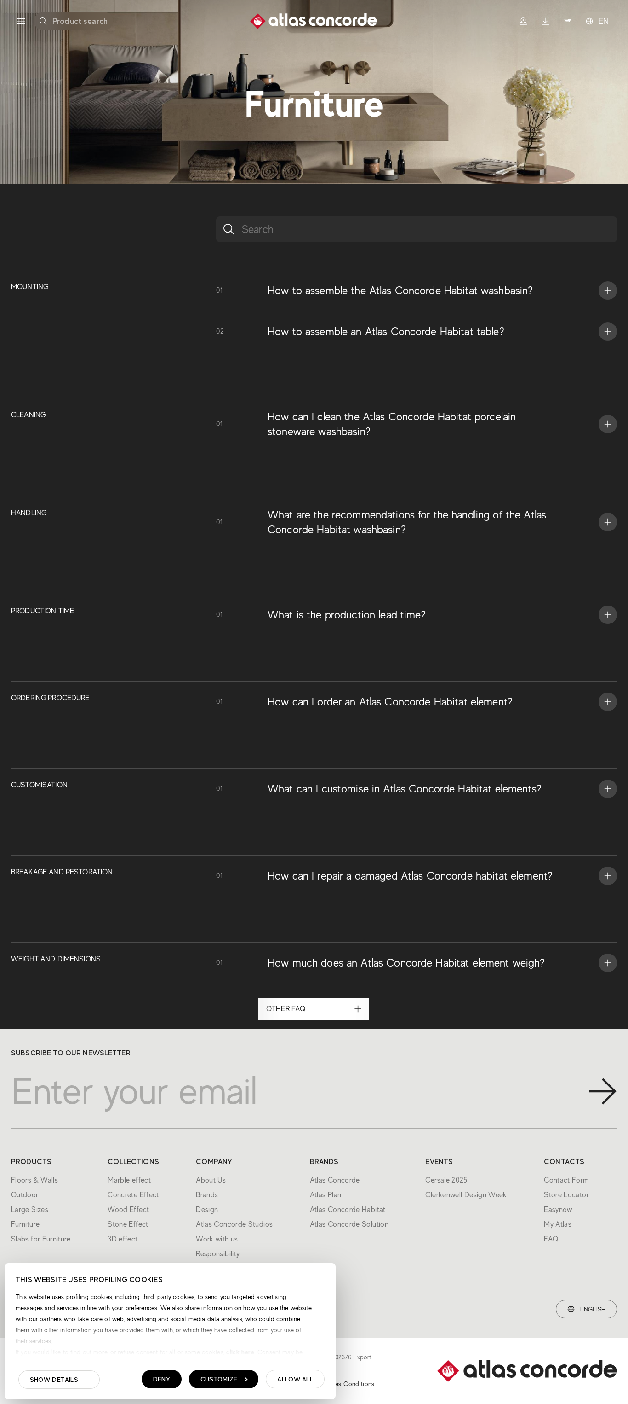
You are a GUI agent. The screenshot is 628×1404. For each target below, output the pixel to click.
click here (239, 1352)
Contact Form (566, 1180)
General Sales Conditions (339, 1383)
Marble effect (129, 1180)
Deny (161, 1379)
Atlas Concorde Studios (234, 1224)
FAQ (551, 1239)
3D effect (122, 1239)
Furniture (25, 1224)
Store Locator (566, 1195)
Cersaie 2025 (446, 1180)
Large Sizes (29, 1210)
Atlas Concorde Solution (349, 1224)
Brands (207, 1195)
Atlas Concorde (335, 1180)
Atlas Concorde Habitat (348, 1210)
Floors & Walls (34, 1180)
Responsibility (218, 1254)
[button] (416, 290)
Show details (54, 1379)
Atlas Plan (326, 1195)
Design (207, 1210)
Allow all (295, 1379)
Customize (219, 1379)
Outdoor (25, 1195)
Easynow (558, 1210)
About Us (211, 1180)
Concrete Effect (133, 1195)
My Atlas (557, 1224)
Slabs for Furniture (41, 1239)
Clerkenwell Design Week (466, 1195)
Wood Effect (128, 1210)
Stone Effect (128, 1224)
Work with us (217, 1239)
